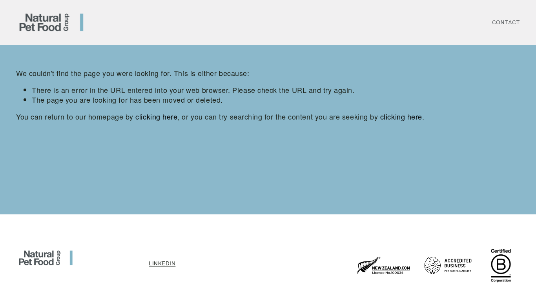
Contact (506, 22)
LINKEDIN (162, 263)
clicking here (156, 116)
